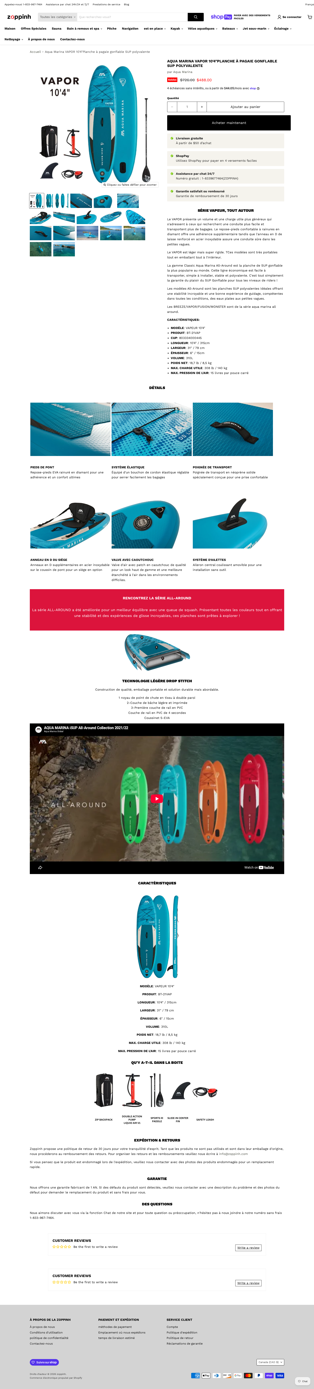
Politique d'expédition (182, 1332)
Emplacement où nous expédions (121, 1332)
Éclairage (281, 28)
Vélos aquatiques (201, 28)
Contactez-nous (72, 39)
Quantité (173, 98)
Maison (10, 28)
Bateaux (229, 28)
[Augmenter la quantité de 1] (202, 107)
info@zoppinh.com (233, 1154)
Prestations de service (106, 4)
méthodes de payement (115, 1327)
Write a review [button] (248, 1247)
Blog (126, 4)
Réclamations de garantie (185, 1343)
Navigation (130, 28)
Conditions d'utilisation (46, 1332)
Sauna (56, 28)
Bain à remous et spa (83, 28)
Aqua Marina (182, 72)
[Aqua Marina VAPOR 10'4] (36, 200)
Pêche (111, 28)
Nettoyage (13, 39)
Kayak (176, 28)
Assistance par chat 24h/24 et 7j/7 (67, 4)
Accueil (35, 52)
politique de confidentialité (49, 1338)
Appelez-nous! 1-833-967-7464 (23, 4)
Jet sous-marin (255, 28)
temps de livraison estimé (116, 1338)
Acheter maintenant (229, 123)
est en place (154, 28)
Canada (269, 1362)
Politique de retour (180, 1338)
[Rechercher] (196, 17)
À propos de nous (41, 39)
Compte (172, 1327)
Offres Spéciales (33, 28)
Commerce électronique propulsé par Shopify (56, 1377)
